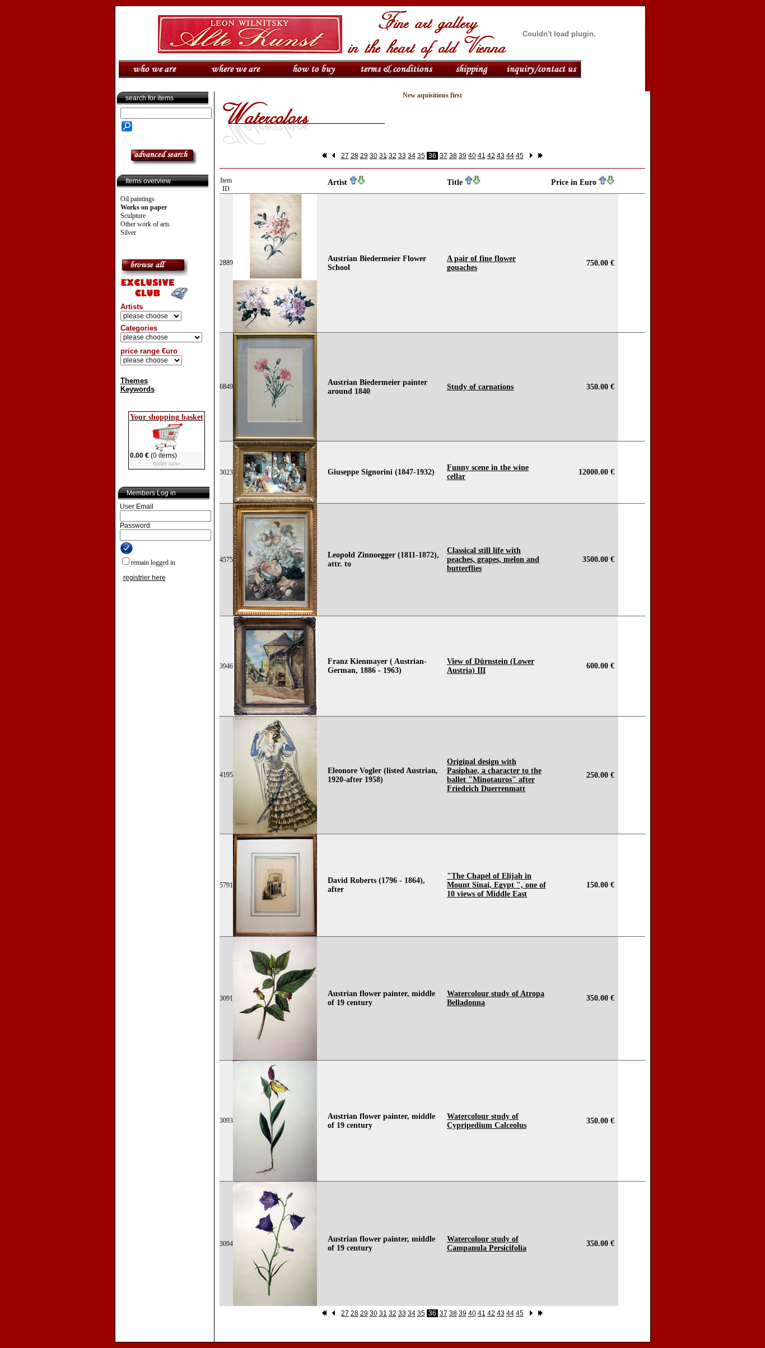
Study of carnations (480, 387)
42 (491, 156)
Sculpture (133, 216)
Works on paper (143, 207)
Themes (134, 380)
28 (354, 156)
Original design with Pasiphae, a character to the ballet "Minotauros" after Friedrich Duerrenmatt (494, 775)
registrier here (144, 578)
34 (412, 156)
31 (383, 156)
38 (453, 156)
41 (482, 156)
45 (520, 156)
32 (393, 156)
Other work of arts (145, 224)
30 (373, 156)
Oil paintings (137, 199)
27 (345, 156)
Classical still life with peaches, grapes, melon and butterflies (493, 559)
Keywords (137, 389)
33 (402, 156)
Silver (128, 232)
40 (472, 156)
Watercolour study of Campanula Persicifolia (486, 1243)
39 (463, 156)
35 (421, 156)
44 (510, 156)
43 (501, 156)
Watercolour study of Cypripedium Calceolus (486, 1120)
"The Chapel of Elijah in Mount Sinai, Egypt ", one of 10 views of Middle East (496, 885)
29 (364, 156)
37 (443, 156)
